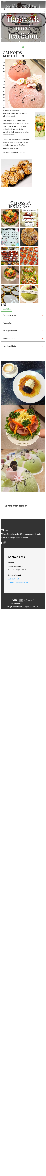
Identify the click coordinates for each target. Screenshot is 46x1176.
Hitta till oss (6, 309)
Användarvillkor (16, 604)
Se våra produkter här (16, 505)
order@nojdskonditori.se (18, 582)
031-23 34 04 (13, 579)
